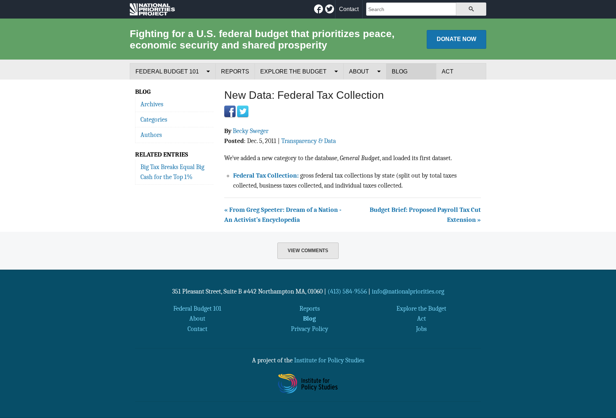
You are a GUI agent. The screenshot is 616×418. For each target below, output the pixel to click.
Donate (456, 39)
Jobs (421, 328)
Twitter (242, 111)
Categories (153, 119)
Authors (151, 134)
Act (447, 71)
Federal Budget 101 (167, 71)
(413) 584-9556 (347, 291)
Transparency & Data (308, 140)
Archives (151, 104)
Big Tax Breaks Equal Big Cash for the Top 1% (172, 171)
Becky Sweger (250, 130)
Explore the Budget (293, 71)
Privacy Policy (309, 328)
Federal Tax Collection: (266, 175)
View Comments (308, 250)
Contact (349, 9)
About (359, 71)
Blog (399, 71)
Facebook (230, 111)
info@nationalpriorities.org (408, 291)
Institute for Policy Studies (329, 360)
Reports (235, 71)
